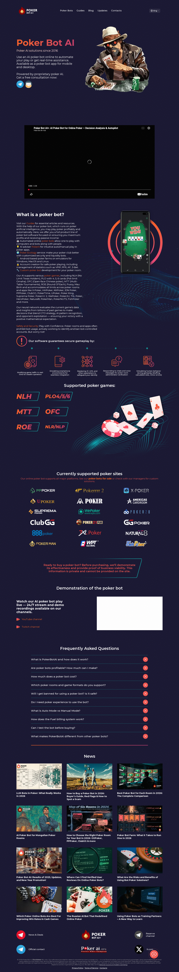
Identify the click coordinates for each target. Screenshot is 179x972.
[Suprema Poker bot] (42, 512)
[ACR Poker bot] (137, 501)
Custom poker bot (30, 270)
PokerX (36, 246)
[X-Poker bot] (137, 491)
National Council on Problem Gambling (113, 965)
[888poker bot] (42, 533)
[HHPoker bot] (89, 501)
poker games (51, 275)
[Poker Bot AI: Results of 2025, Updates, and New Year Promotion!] (39, 873)
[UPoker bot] (42, 501)
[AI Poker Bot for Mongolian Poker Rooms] (39, 831)
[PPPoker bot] (42, 491)
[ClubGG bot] (42, 522)
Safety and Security (27, 326)
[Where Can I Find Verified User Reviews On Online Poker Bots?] (89, 873)
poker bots (48, 241)
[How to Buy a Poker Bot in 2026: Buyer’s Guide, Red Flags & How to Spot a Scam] (89, 789)
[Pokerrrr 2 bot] (89, 491)
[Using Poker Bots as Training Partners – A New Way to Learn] (140, 911)
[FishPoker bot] (137, 544)
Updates (102, 10)
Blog (91, 10)
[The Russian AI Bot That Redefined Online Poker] (89, 911)
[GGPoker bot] (137, 522)
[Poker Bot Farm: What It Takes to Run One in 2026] (140, 831)
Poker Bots (66, 10)
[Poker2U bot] (137, 512)
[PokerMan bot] (42, 544)
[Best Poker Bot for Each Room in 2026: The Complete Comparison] (140, 789)
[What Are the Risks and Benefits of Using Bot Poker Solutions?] (140, 873)
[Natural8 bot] (137, 533)
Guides (80, 10)
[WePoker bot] (89, 512)
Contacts (116, 10)
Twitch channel (31, 627)
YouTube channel (32, 619)
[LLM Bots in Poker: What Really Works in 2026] (39, 789)
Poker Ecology (28, 252)
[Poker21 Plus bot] (89, 522)
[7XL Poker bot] (89, 533)
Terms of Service (91, 968)
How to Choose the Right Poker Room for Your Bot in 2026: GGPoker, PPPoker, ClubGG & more (89, 838)
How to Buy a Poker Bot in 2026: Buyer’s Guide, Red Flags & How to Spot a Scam (87, 796)
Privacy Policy (77, 968)
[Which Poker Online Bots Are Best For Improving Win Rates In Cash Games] (39, 911)
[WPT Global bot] (89, 544)
